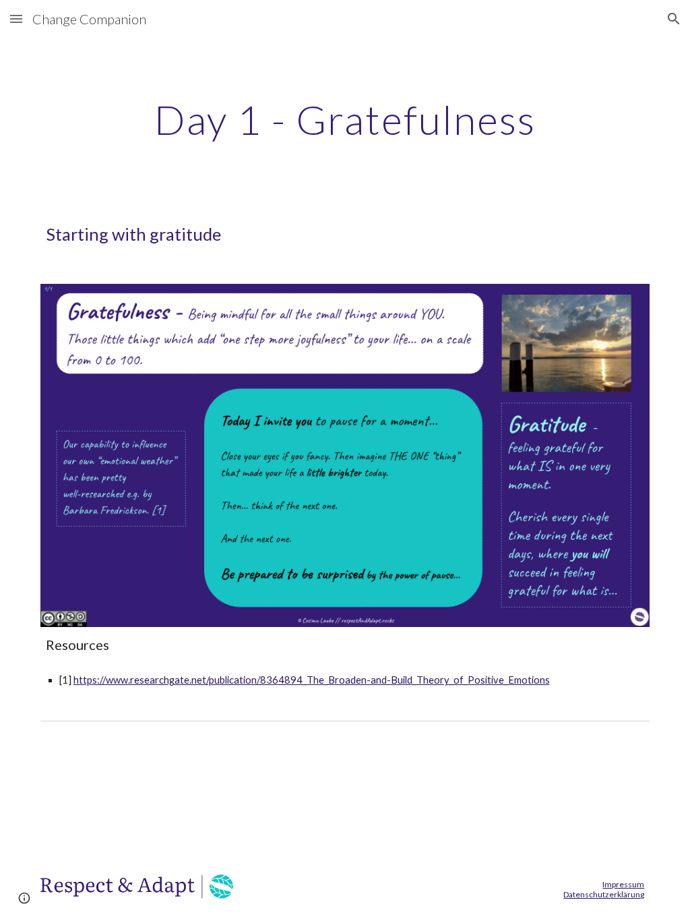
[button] (16, 18)
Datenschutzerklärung (603, 894)
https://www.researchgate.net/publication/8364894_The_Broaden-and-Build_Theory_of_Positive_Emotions (311, 680)
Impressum (623, 884)
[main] (344, 119)
